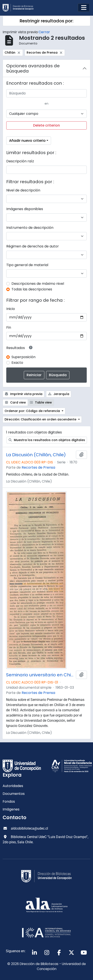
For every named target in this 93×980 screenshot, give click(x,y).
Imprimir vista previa (25, 394)
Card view (17, 402)
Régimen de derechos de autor (32, 246)
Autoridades (13, 785)
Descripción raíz (20, 161)
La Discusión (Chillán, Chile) (36, 454)
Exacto (17, 362)
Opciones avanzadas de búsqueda (33, 68)
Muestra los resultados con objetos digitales (49, 440)
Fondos (9, 801)
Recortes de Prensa (38, 467)
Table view (43, 402)
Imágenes (11, 809)
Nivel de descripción (23, 190)
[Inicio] (20, 7)
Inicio (10, 308)
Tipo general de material (27, 264)
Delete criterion (46, 125)
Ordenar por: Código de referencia (33, 411)
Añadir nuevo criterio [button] (27, 140)
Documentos (14, 793)
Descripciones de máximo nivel (37, 283)
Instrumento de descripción (29, 227)
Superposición (23, 356)
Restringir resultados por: (46, 21)
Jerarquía (61, 394)
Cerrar (44, 32)
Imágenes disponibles (24, 208)
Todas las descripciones (31, 289)
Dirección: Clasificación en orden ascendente (41, 419)
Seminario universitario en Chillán (40, 674)
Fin (8, 327)
